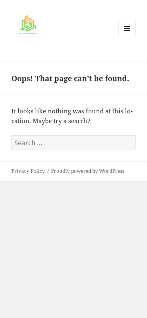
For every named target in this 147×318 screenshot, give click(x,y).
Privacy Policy (28, 171)
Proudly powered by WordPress (87, 171)
